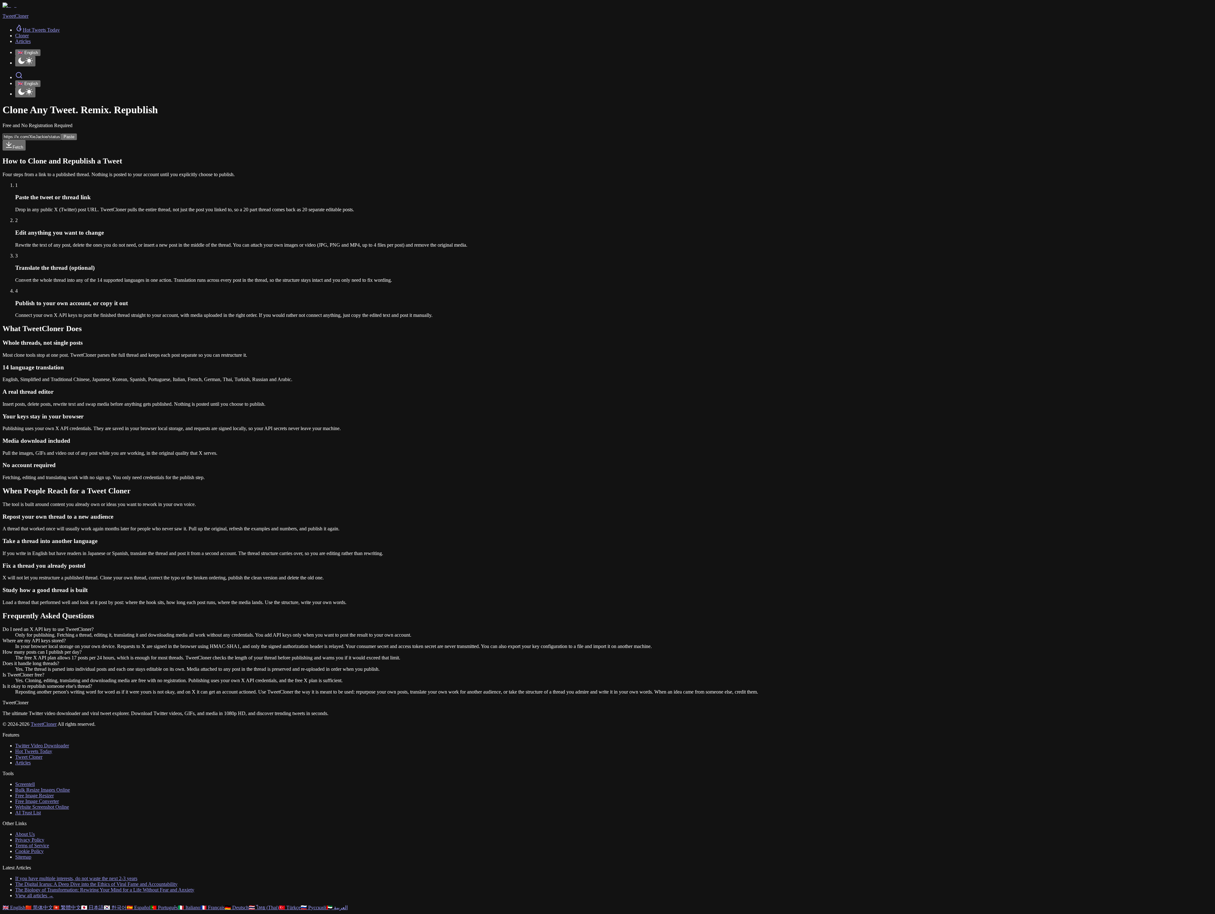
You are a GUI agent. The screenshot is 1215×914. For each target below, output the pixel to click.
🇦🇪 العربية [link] (337, 907)
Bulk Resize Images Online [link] (42, 790)
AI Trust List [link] (28, 812)
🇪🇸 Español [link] (138, 907)
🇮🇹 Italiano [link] (189, 907)
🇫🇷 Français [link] (212, 907)
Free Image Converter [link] (37, 801)
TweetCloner (44, 724)
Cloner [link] (22, 35)
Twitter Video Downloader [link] (42, 745)
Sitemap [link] (23, 857)
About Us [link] (25, 834)
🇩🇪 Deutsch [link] (237, 907)
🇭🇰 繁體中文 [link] (67, 907)
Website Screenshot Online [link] (42, 807)
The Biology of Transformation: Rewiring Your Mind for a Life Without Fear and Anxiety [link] (104, 889)
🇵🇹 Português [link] (164, 907)
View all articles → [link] (34, 895)
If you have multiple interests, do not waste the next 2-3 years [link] (76, 878)
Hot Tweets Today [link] (33, 751)
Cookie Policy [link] (29, 851)
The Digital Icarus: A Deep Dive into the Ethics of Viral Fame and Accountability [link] (96, 884)
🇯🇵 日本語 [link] (92, 907)
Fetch (18, 147)
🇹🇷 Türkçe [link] (290, 907)
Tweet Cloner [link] (28, 757)
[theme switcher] (25, 61)
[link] (37, 30)
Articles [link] (23, 41)
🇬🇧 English (28, 52)
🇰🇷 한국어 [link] (115, 907)
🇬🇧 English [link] (14, 907)
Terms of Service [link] (32, 845)
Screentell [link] (25, 784)
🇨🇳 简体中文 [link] (39, 907)
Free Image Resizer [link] (34, 795)
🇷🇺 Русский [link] (313, 907)
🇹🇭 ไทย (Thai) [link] (264, 907)
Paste (69, 136)
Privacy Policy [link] (29, 840)
